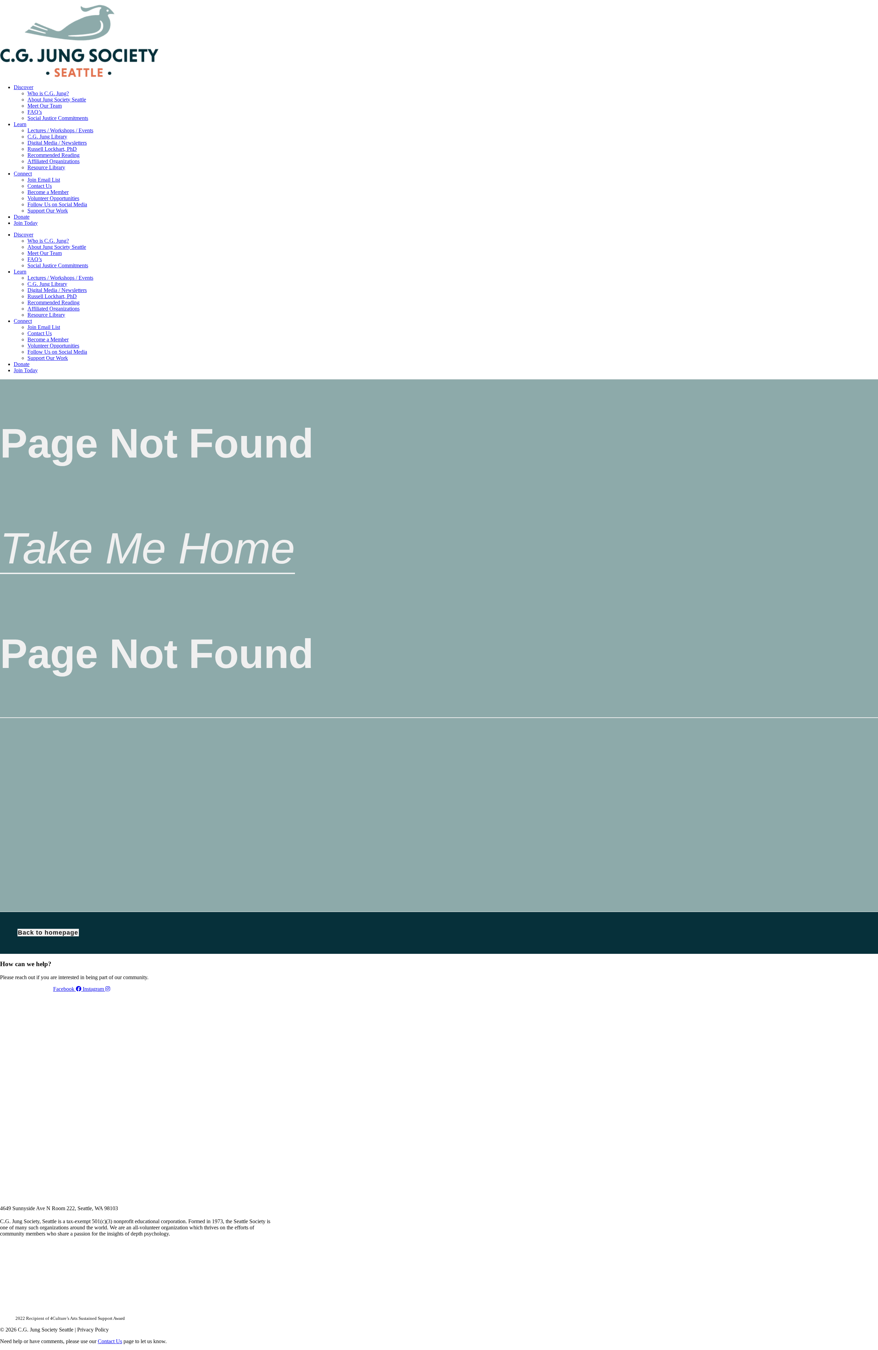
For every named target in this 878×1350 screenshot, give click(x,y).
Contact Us (39, 186)
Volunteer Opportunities (53, 198)
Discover (23, 87)
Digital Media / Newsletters (57, 143)
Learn (20, 124)
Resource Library (46, 167)
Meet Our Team (44, 106)
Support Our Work (47, 211)
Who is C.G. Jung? (48, 93)
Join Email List (43, 180)
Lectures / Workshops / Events (60, 130)
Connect (23, 174)
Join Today (26, 223)
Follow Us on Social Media (57, 204)
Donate (21, 217)
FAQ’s (34, 112)
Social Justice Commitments (57, 118)
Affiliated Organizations (53, 161)
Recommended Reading (53, 155)
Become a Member (48, 192)
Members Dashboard (367, 2)
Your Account (320, 2)
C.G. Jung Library (47, 136)
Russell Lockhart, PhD (52, 149)
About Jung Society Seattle (56, 99)
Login (406, 2)
